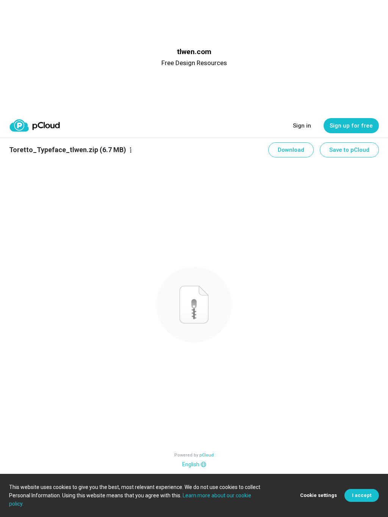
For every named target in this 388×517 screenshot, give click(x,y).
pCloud (206, 455)
